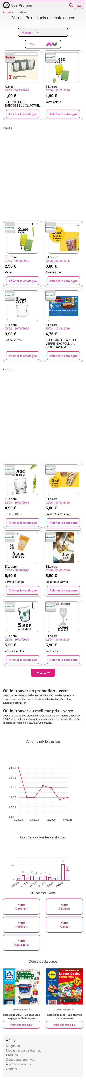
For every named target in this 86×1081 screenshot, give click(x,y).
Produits (12, 1055)
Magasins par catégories (23, 1050)
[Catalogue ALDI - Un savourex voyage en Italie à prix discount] (21, 986)
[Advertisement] (43, 172)
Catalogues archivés (20, 1059)
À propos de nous (18, 1064)
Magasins (13, 1045)
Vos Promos (21, 5)
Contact (11, 1068)
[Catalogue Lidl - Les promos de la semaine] (64, 986)
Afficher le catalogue (21, 1024)
